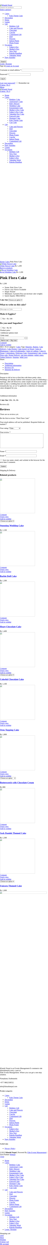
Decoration (9, 18)
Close (2, 1157)
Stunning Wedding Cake (12, 525)
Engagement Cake (16, 108)
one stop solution (27, 355)
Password (4, 74)
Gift (6, 24)
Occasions (8, 45)
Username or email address (10, 70)
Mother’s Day (14, 156)
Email (3, 456)
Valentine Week (15, 55)
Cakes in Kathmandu (17, 351)
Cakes (7, 14)
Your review (5, 432)
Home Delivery (14, 355)
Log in (3, 79)
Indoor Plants (14, 41)
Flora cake (4, 355)
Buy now (14, 340)
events (44, 353)
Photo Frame (14, 43)
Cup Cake (13, 122)
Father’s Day (14, 158)
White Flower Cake (7, 266)
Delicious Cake (21, 353)
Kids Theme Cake (16, 16)
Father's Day (14, 47)
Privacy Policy (10, 1149)
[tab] (26, 363)
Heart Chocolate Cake (10, 626)
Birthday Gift (14, 26)
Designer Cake (14, 118)
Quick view (4, 517)
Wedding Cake (14, 106)
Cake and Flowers (16, 28)
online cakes (38, 355)
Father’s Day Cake (16, 112)
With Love (23, 357)
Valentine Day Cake (16, 114)
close (2, 1236)
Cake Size (4, 300)
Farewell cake (14, 116)
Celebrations (10, 353)
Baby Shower (14, 104)
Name (3, 451)
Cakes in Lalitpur (32, 351)
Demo (7, 20)
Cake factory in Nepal (26, 349)
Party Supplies (10, 57)
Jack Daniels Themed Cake (13, 833)
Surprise (16, 357)
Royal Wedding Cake (8, 272)
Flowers (12, 39)
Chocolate (13, 30)
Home (2, 262)
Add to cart (4, 340)
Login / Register (11, 1229)
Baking (35, 347)
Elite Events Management (36, 1152)
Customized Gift (15, 35)
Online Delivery (6, 357)
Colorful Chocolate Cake (12, 679)
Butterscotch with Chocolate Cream (17, 782)
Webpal (12, 1155)
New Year (13, 51)
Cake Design (12, 349)
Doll (11, 37)
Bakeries (29, 347)
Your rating (5, 428)
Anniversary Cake (16, 102)
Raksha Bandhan (15, 53)
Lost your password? (7, 83)
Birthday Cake (14, 99)
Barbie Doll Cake (8, 576)
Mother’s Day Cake (16, 110)
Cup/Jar (12, 32)
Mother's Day (14, 49)
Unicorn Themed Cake (11, 886)
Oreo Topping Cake (9, 730)
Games (7, 22)
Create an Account (12, 66)
